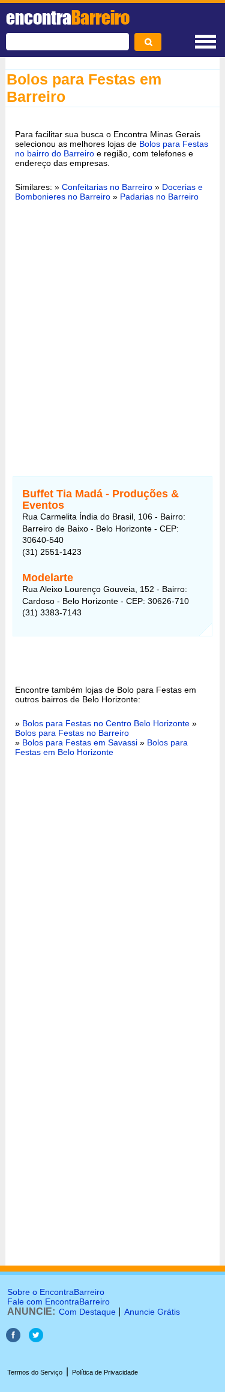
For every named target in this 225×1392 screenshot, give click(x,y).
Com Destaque (87, 1311)
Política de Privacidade (105, 1372)
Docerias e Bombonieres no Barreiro (109, 191)
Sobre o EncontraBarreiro (55, 1292)
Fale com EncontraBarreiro (58, 1301)
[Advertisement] (112, 331)
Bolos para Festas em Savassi (79, 742)
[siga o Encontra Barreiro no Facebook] (13, 1339)
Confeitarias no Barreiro (107, 187)
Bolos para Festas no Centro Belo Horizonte (106, 723)
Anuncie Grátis (152, 1311)
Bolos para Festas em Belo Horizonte (101, 747)
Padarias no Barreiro (159, 196)
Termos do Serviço (34, 1372)
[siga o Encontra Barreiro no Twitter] (36, 1339)
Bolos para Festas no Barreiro (72, 733)
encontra (68, 17)
